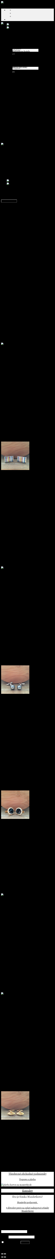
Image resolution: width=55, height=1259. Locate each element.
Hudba (21, 98)
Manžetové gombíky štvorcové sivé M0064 (21, 355)
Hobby (21, 95)
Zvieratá (22, 101)
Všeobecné (15, 1174)
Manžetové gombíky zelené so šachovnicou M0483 (25, 1004)
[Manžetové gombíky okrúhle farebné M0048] (28, 28)
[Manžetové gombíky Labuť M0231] (19, 895)
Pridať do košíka (9, 201)
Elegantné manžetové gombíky (26, 85)
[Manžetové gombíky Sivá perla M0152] (15, 693)
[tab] (30, 212)
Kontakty (27, 1191)
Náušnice (16, 48)
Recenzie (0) (12, 215)
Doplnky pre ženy (15, 38)
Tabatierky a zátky (15, 135)
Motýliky (11, 123)
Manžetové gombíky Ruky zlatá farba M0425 (22, 1129)
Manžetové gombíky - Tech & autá (28, 107)
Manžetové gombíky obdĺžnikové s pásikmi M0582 (25, 578)
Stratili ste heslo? (9, 1247)
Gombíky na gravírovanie (24, 76)
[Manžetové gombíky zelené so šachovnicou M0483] (25, 993)
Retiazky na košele (21, 51)
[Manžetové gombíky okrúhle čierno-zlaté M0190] (15, 818)
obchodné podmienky (34, 1174)
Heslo (4, 1237)
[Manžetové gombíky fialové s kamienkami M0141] (27, 24)
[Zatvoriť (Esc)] (2, 1253)
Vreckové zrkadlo (20, 54)
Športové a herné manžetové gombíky (30, 117)
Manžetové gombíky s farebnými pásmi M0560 (23, 480)
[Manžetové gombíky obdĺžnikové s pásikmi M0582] (23, 568)
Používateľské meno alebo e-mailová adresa (22, 1228)
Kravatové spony (15, 70)
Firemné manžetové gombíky (20, 57)
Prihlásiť (25, 1242)
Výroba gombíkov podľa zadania (27, 63)
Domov (4, 149)
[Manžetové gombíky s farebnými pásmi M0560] (15, 469)
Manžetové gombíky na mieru (21, 73)
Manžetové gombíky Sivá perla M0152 (19, 703)
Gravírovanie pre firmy (23, 60)
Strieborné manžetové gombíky (22, 132)
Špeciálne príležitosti (17, 129)
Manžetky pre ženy (21, 45)
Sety (9, 126)
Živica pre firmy (19, 67)
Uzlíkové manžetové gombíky (26, 120)
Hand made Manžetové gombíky (27, 79)
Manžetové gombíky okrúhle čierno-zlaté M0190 (24, 829)
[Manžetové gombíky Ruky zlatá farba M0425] (15, 1119)
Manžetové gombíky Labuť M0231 (17, 905)
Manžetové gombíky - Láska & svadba (30, 104)
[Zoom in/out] (5, 1253)
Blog (9, 59)
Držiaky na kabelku (21, 42)
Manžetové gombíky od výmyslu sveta (25, 82)
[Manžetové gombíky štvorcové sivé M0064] (21, 344)
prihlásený (17, 285)
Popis (9, 212)
